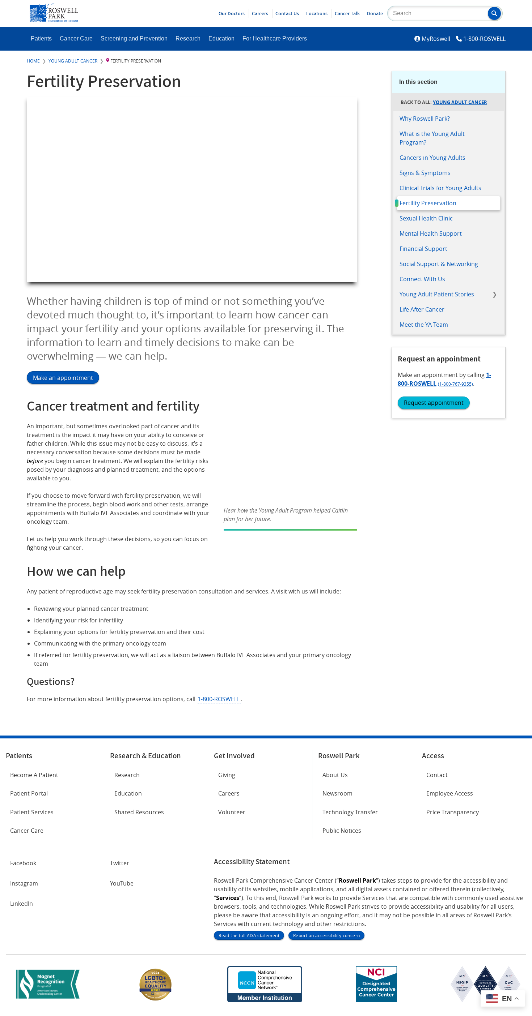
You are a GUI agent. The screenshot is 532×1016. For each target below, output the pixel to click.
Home (33, 61)
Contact (437, 775)
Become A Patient (34, 775)
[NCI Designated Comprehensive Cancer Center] (376, 1000)
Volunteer (231, 812)
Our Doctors (232, 13)
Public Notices (341, 831)
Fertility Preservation (428, 203)
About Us (335, 775)
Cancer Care (76, 38)
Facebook (23, 863)
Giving (226, 775)
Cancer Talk (347, 13)
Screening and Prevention (134, 38)
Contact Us (287, 13)
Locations (317, 13)
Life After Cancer (422, 309)
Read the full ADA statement (249, 935)
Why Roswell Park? (425, 119)
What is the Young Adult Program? (432, 138)
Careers (260, 13)
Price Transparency (452, 812)
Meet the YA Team (424, 325)
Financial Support (423, 249)
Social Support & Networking (439, 264)
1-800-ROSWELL (484, 39)
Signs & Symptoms (425, 173)
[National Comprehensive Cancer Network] (264, 1000)
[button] (494, 13)
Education (221, 38)
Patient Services (32, 812)
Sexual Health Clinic (426, 218)
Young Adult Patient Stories (437, 294)
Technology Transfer (350, 812)
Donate (375, 13)
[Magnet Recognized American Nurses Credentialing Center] (48, 1000)
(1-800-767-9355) (455, 384)
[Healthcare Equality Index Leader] (156, 1000)
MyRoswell (436, 39)
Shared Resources (139, 812)
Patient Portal (29, 793)
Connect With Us (422, 279)
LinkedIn (21, 904)
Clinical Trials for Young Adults (440, 188)
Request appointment (434, 403)
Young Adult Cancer (72, 61)
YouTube (122, 883)
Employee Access (449, 793)
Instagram (24, 883)
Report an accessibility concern (326, 935)
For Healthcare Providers (274, 38)
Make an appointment (63, 378)
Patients (41, 38)
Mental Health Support (431, 233)
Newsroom (337, 793)
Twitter (119, 863)
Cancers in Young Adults (432, 158)
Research (188, 38)
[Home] (54, 19)
